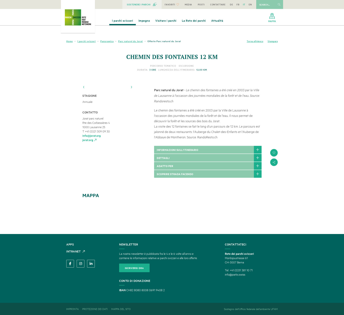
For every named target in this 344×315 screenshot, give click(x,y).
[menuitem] (142, 4)
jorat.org (87, 140)
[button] (274, 153)
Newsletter (128, 244)
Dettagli (163, 158)
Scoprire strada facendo (175, 174)
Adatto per (165, 166)
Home (69, 41)
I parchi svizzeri (86, 41)
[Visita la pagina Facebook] (70, 264)
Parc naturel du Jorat (130, 41)
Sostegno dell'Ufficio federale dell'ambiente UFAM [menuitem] (251, 309)
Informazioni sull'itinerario (177, 150)
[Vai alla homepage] (77, 17)
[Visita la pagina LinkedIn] (91, 264)
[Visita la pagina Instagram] (80, 264)
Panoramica (107, 41)
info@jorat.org (91, 135)
